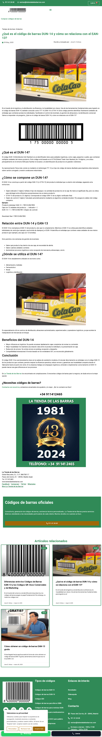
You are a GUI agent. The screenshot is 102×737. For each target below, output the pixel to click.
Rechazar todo (25, 729)
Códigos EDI (39, 699)
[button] (50, 9)
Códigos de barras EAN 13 (44, 690)
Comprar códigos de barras (11, 19)
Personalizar (12, 729)
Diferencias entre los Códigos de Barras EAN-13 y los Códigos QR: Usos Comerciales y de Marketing (25, 585)
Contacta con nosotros (11, 387)
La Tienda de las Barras (13, 374)
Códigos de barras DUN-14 (45, 694)
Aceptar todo (39, 729)
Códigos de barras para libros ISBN (48, 703)
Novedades (72, 690)
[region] (26, 721)
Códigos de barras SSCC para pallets (49, 719)
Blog (69, 699)
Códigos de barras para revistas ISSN (49, 708)
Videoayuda (72, 694)
